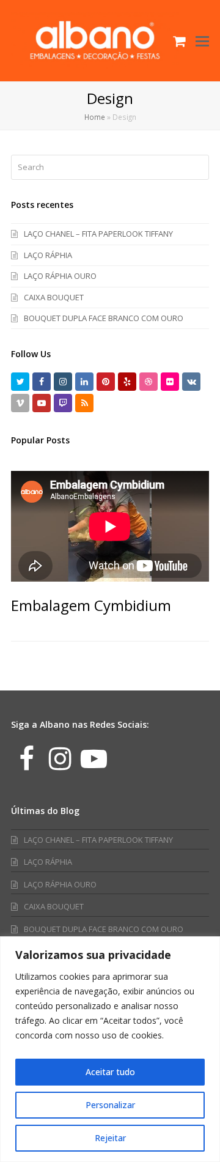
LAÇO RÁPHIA (48, 255)
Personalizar (110, 1105)
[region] (110, 1049)
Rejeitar (110, 1138)
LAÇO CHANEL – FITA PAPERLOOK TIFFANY (98, 233)
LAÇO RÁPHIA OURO (60, 275)
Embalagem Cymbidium (91, 605)
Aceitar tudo (110, 1072)
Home (94, 117)
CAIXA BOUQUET (54, 297)
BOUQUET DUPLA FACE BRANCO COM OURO (103, 318)
